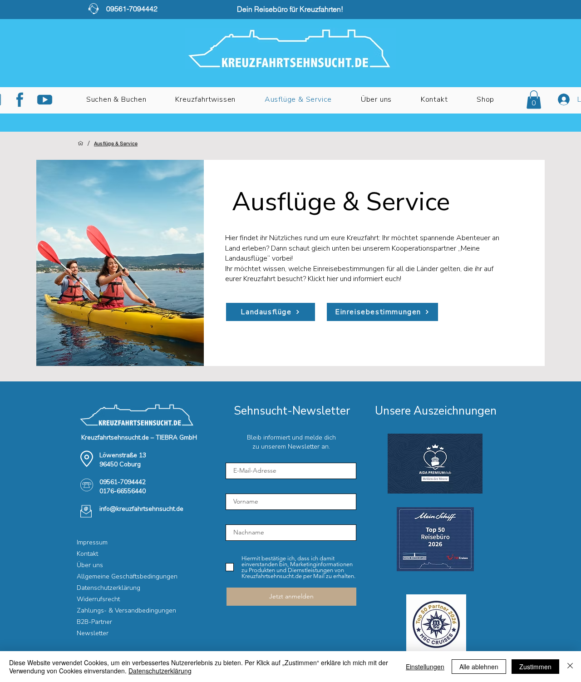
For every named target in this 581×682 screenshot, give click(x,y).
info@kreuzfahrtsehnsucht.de (141, 508)
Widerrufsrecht (98, 599)
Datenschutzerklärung (108, 587)
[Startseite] (81, 143)
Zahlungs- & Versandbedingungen (109, 610)
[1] (20, 100)
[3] (45, 100)
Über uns (90, 565)
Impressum (92, 542)
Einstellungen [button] (425, 666)
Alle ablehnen (478, 666)
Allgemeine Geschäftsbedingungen (109, 576)
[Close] (570, 666)
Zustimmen (535, 666)
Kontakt (87, 553)
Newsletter (92, 633)
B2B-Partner (94, 622)
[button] (205, 99)
